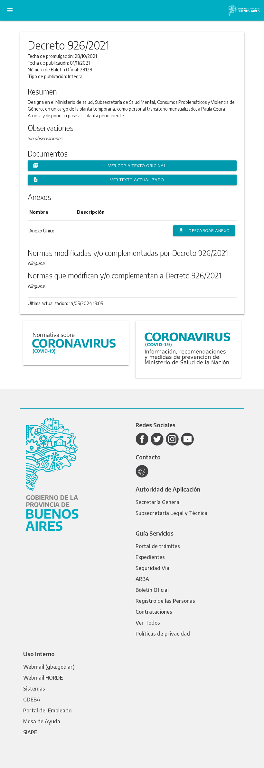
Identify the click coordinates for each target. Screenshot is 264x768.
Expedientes (150, 557)
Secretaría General (158, 502)
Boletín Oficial (152, 590)
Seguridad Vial (153, 568)
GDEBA (31, 699)
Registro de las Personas (165, 601)
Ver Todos (148, 622)
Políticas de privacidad (163, 633)
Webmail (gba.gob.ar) (49, 667)
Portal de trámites (158, 546)
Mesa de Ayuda (41, 721)
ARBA (142, 579)
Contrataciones (154, 612)
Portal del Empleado (47, 710)
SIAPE (30, 732)
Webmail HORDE (43, 677)
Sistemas (34, 688)
